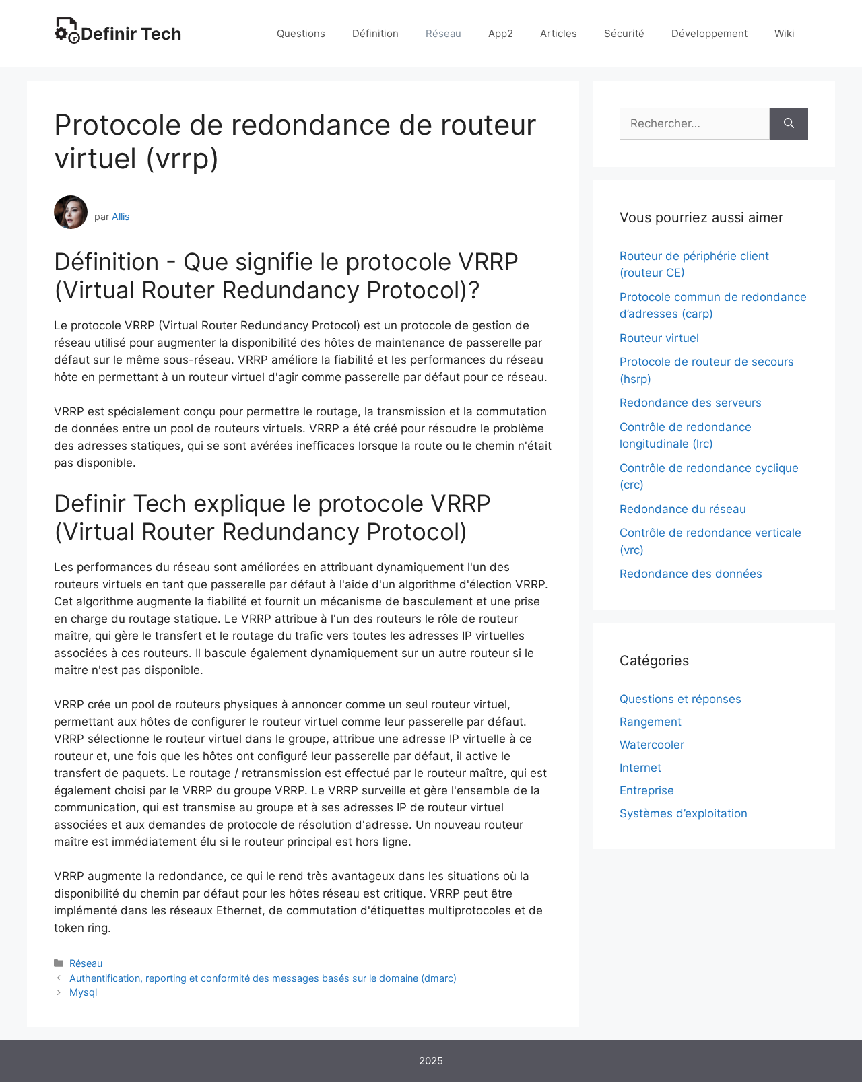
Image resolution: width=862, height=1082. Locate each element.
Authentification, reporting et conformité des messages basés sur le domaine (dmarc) (263, 978)
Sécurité (624, 33)
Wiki (784, 33)
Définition (375, 33)
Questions (301, 33)
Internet (640, 767)
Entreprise (647, 790)
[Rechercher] (789, 124)
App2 (500, 33)
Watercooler (652, 744)
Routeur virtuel (659, 338)
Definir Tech (131, 34)
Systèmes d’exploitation (684, 813)
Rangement (651, 722)
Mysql (83, 992)
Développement (709, 33)
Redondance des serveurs (691, 402)
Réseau (443, 33)
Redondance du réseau (683, 509)
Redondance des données (691, 573)
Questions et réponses (680, 699)
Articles (558, 33)
